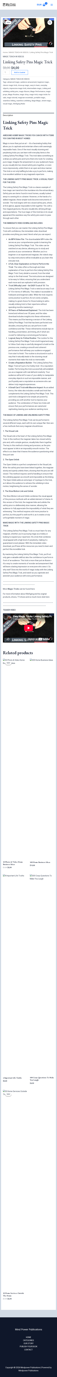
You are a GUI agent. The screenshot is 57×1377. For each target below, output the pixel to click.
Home (5, 52)
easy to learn (35, 85)
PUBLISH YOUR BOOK (28, 1346)
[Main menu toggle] (51, 4)
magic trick (33, 94)
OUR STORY (29, 1343)
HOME (28, 1337)
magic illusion (24, 91)
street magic (46, 101)
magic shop (24, 94)
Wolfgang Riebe (19, 104)
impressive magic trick (17, 88)
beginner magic (43, 82)
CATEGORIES (28, 1340)
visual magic (7, 104)
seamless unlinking (23, 101)
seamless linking (9, 101)
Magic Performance (37, 91)
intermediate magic (34, 88)
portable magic (39, 97)
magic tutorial (12, 97)
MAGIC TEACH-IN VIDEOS (18, 52)
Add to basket (19, 72)
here (33, 589)
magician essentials (25, 97)
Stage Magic (36, 101)
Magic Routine (13, 94)
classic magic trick (10, 85)
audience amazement (28, 82)
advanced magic (13, 82)
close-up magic (23, 85)
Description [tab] (8, 115)
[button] (49, 22)
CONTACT (28, 1349)
